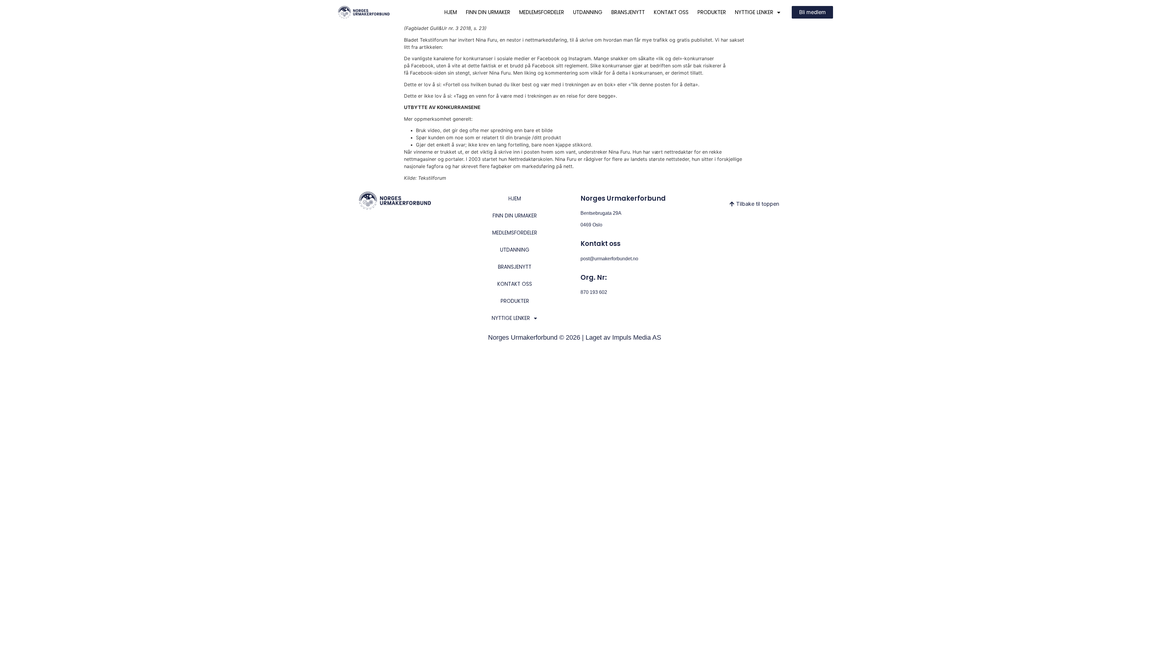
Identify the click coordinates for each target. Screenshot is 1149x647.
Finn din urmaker (488, 12)
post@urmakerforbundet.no (609, 258)
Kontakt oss (671, 12)
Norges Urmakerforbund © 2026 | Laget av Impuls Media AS (574, 337)
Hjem (450, 12)
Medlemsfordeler (541, 12)
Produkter (711, 12)
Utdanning (587, 12)
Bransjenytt (628, 12)
